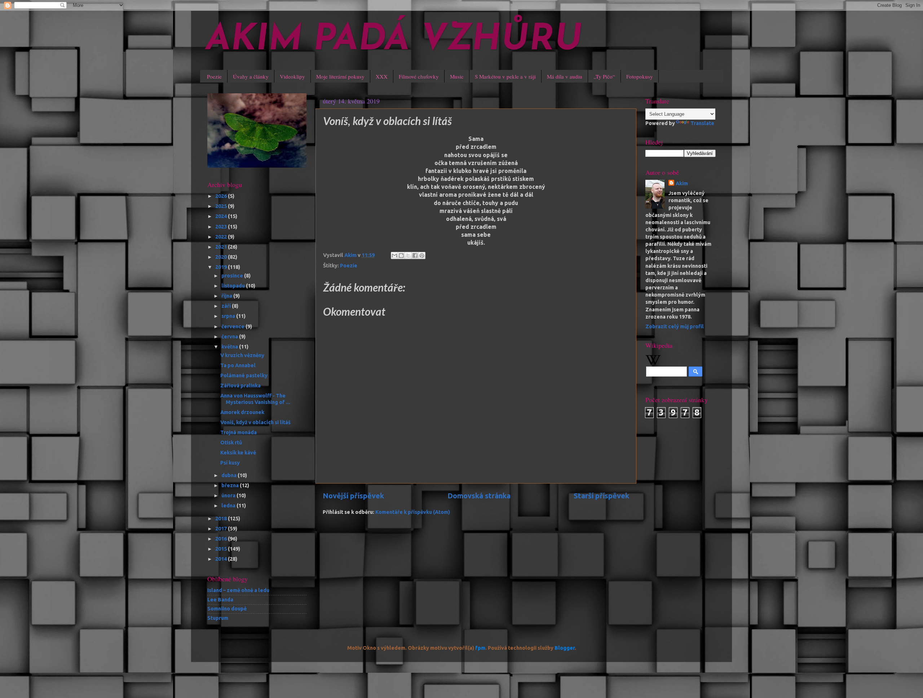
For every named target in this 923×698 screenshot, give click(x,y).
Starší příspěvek (601, 496)
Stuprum (217, 618)
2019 (221, 267)
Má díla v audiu (564, 76)
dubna (229, 475)
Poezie (214, 76)
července (233, 326)
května (230, 347)
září (226, 306)
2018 (221, 518)
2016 (221, 539)
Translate (702, 123)
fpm (480, 648)
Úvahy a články (251, 76)
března (230, 485)
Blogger (565, 648)
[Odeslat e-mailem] (394, 255)
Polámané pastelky (244, 375)
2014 (221, 559)
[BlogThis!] (401, 255)
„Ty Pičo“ (604, 76)
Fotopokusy (639, 76)
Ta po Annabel (238, 365)
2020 (221, 257)
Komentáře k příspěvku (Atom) (412, 512)
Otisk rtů (231, 442)
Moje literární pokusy (340, 76)
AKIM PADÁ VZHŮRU (394, 40)
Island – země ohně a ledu (238, 590)
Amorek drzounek (242, 412)
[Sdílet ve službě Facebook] (415, 255)
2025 (221, 206)
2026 (221, 196)
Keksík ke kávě (238, 452)
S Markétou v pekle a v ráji (505, 76)
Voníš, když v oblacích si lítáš (255, 422)
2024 (221, 216)
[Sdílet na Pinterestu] (421, 255)
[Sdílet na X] (408, 255)
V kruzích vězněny (242, 355)
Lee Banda (220, 600)
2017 (221, 529)
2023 (221, 227)
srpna (228, 316)
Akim (682, 183)
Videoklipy (292, 76)
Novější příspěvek (353, 496)
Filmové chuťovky (419, 76)
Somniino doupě (227, 609)
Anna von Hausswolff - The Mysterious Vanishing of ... (255, 399)
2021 (221, 247)
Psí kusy (230, 463)
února (229, 495)
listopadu (233, 286)
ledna (229, 505)
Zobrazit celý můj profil (674, 326)
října (227, 296)
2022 (221, 237)
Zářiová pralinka (240, 385)
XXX (382, 76)
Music (457, 76)
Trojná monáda (238, 432)
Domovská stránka (479, 496)
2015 (221, 549)
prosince (232, 276)
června (230, 336)
